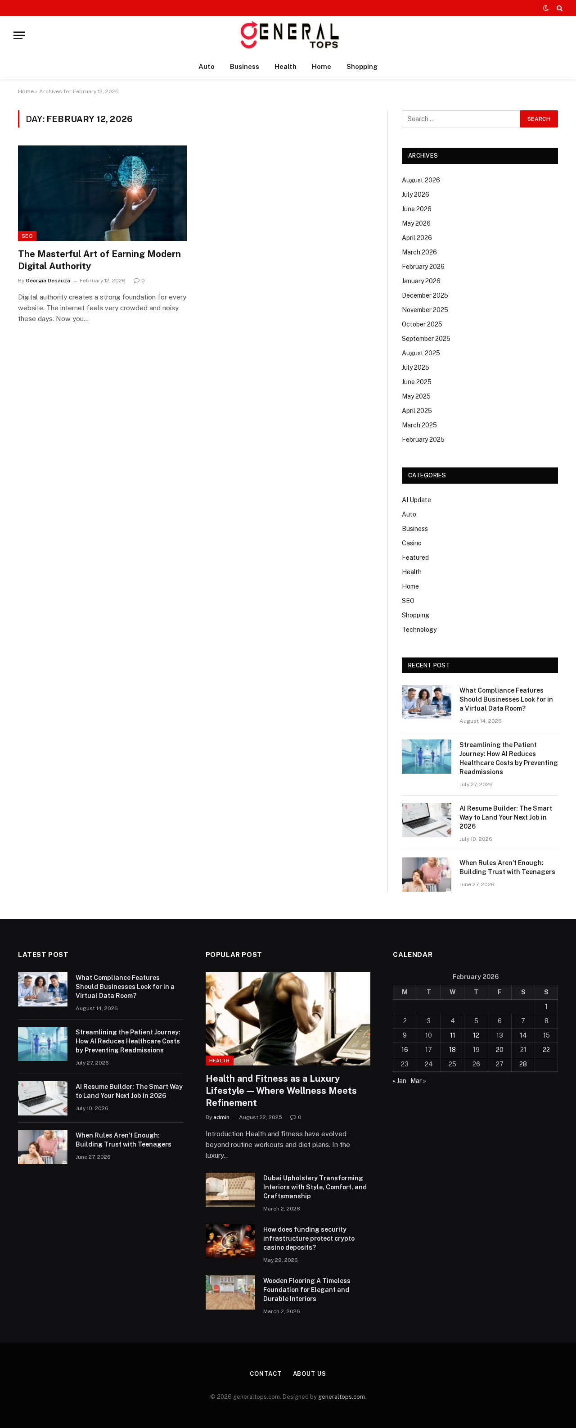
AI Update (416, 499)
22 (546, 1049)
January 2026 (421, 281)
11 (452, 1035)
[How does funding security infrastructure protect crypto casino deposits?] (230, 1241)
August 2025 (421, 353)
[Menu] (19, 35)
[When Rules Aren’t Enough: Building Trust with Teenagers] (426, 874)
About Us (309, 1373)
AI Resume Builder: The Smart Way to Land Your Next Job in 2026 (505, 817)
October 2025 (422, 324)
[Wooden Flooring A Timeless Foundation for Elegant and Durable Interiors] (230, 1292)
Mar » (418, 1080)
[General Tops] (288, 35)
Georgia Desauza (48, 280)
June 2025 (417, 381)
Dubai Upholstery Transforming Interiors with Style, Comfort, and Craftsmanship (315, 1187)
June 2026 (417, 209)
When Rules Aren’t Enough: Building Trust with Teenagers (507, 867)
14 (523, 1035)
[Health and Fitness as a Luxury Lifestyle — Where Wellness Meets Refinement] (288, 1018)
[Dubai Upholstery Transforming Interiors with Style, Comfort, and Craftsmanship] (230, 1190)
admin (221, 1117)
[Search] (558, 8)
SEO (27, 236)
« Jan (399, 1080)
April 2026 (417, 237)
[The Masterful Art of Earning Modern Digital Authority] (102, 193)
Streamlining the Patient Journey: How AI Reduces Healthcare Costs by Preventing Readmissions (508, 758)
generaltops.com (341, 1396)
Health (285, 66)
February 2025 (423, 439)
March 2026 (419, 252)
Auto (206, 66)
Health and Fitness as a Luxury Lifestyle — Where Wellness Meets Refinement (281, 1090)
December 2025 (425, 295)
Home (321, 66)
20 (500, 1049)
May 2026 (416, 223)
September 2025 (426, 338)
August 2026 (421, 180)
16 (404, 1049)
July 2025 (415, 367)
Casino (412, 543)
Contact (265, 1373)
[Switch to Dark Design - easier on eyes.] (546, 8)
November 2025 (425, 309)
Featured (415, 557)
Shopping (362, 66)
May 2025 (416, 396)
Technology (419, 629)
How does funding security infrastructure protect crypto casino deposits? (309, 1238)
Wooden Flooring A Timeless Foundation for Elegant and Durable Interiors (307, 1289)
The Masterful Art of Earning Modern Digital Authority (99, 260)
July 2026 (415, 194)
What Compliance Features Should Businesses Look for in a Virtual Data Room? (506, 699)
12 (476, 1035)
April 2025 (417, 410)
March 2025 (419, 425)
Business (244, 66)
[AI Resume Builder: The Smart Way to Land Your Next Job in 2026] (426, 820)
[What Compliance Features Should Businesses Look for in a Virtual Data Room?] (426, 702)
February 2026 (423, 266)
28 (523, 1064)
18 (452, 1049)
